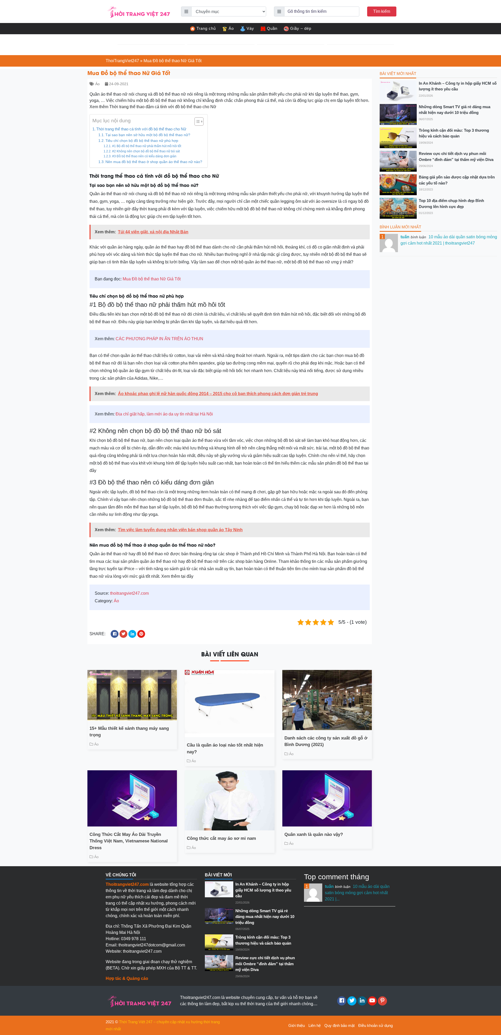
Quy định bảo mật (339, 1025)
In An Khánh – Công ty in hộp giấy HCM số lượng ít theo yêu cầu (458, 86)
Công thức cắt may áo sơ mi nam (221, 838)
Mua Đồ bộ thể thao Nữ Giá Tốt (152, 279)
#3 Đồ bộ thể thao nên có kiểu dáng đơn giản (144, 156)
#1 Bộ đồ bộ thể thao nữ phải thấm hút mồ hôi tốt (146, 146)
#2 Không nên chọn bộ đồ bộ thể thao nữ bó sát (146, 151)
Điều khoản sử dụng (375, 1025)
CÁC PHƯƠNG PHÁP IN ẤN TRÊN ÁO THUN (159, 339)
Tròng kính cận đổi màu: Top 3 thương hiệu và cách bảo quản (454, 133)
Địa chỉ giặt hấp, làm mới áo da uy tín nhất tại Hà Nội (164, 414)
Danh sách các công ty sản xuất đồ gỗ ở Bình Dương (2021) (325, 741)
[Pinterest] (382, 1001)
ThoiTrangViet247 (122, 61)
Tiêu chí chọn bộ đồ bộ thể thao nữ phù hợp (141, 141)
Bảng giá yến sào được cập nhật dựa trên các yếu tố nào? (457, 180)
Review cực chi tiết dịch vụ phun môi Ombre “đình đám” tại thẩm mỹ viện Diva (456, 156)
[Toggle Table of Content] (196, 121)
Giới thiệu (296, 1025)
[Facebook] (341, 1001)
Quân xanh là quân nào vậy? (313, 834)
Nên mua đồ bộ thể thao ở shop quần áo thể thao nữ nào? (153, 162)
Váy (250, 28)
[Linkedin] (362, 1001)
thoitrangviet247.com (129, 593)
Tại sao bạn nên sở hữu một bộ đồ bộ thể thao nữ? (147, 135)
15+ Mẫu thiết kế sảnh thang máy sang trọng (129, 732)
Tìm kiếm (381, 11)
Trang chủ (206, 28)
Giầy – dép (300, 28)
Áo (231, 28)
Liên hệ (314, 1025)
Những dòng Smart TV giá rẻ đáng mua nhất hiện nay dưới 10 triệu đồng (454, 110)
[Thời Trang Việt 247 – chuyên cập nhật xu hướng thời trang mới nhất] (138, 11)
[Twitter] (351, 1001)
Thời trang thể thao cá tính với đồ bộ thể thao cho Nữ (141, 129)
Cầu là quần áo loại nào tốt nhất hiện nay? (225, 748)
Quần (272, 28)
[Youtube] (372, 1001)
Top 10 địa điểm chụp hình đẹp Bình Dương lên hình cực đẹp (451, 203)
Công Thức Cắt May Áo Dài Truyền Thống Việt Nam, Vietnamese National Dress (129, 841)
